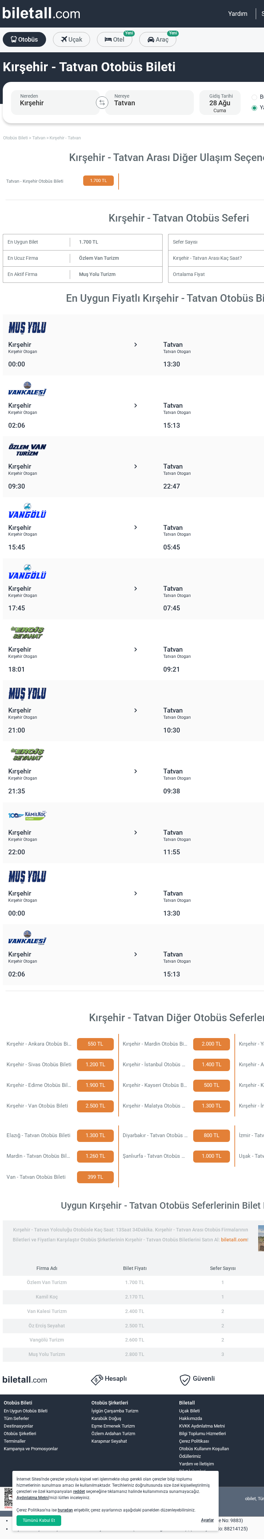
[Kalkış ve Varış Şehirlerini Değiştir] (102, 102)
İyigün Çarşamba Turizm (114, 1410)
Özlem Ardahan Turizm (113, 1433)
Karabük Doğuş (106, 1418)
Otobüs (27, 39)
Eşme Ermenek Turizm (113, 1426)
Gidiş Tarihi (221, 96)
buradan (65, 1510)
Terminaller (14, 1441)
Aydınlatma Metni (32, 1497)
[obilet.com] (41, 19)
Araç (165, 37)
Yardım (238, 13)
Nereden (29, 96)
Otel (122, 37)
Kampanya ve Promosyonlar (31, 1448)
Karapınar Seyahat (109, 1441)
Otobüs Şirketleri (20, 1433)
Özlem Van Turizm (99, 258)
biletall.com (234, 1240)
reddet (79, 1491)
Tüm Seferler (16, 1418)
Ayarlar (207, 1520)
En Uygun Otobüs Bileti (25, 1410)
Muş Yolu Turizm (97, 274)
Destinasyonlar (18, 1426)
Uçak (74, 39)
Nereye (121, 96)
